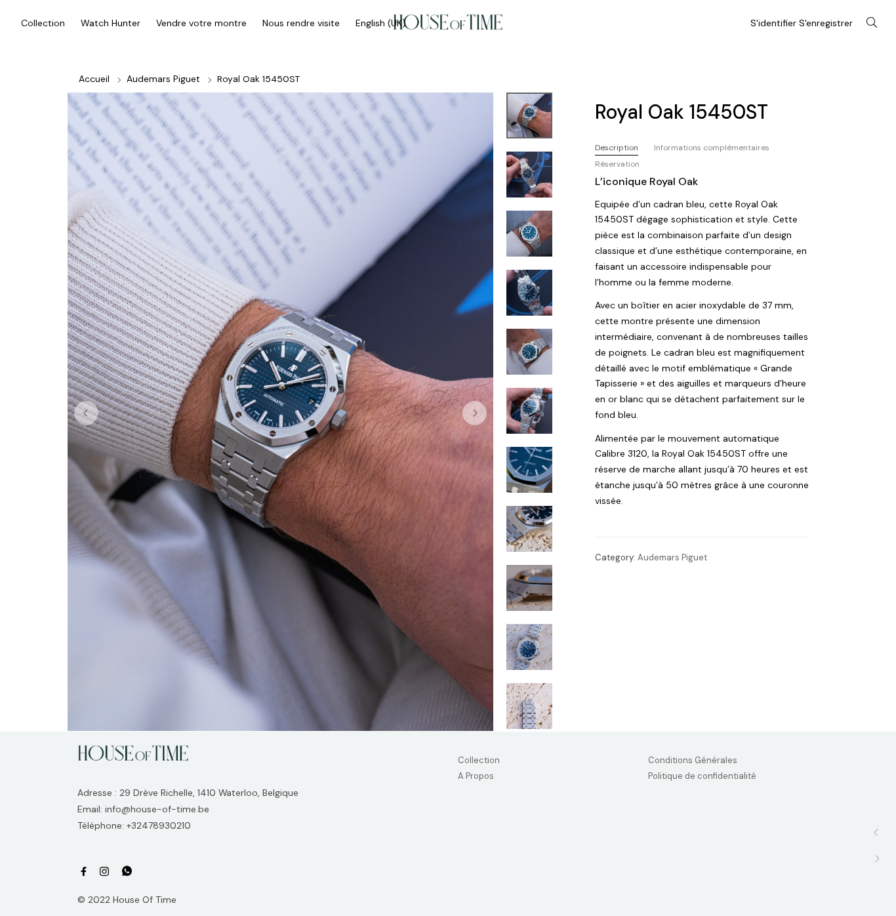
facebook (83, 872)
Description (616, 147)
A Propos (476, 775)
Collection (479, 760)
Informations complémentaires (711, 147)
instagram (104, 872)
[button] (474, 413)
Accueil (94, 79)
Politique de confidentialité (702, 775)
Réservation (617, 164)
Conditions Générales (692, 760)
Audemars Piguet (163, 79)
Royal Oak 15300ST (876, 832)
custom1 (127, 871)
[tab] (616, 148)
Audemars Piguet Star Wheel (876, 858)
